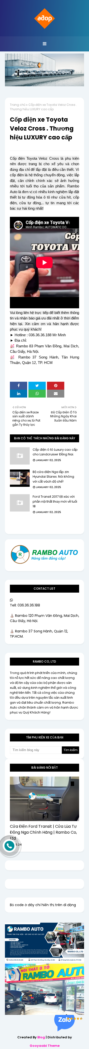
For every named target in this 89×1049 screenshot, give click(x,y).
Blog (41, 1037)
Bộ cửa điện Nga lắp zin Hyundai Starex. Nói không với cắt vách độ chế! (53, 476)
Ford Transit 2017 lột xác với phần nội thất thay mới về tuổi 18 (55, 501)
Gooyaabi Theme (45, 1045)
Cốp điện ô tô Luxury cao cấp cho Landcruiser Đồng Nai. (55, 452)
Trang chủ (17, 105)
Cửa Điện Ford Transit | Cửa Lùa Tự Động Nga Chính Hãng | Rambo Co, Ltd (43, 832)
